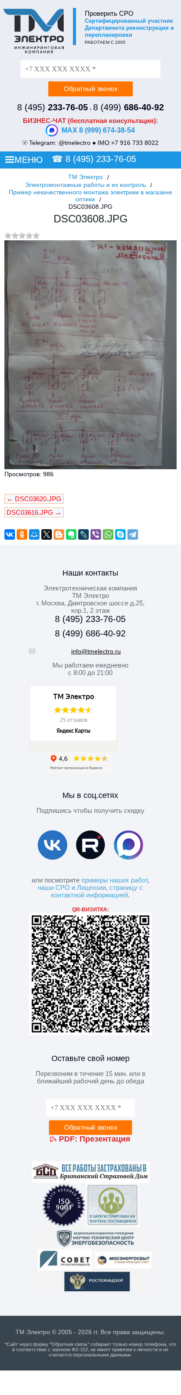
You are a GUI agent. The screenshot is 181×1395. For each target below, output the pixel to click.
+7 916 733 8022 (135, 142)
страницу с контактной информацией (97, 891)
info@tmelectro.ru (96, 651)
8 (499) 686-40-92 (90, 633)
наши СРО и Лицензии (72, 887)
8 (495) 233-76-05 (100, 159)
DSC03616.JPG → (34, 512)
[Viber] (95, 534)
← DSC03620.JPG (34, 498)
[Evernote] (71, 534)
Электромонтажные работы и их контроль (85, 184)
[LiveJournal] (83, 534)
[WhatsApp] (108, 534)
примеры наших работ (114, 880)
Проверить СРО (109, 13)
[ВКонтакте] (9, 534)
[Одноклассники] (22, 534)
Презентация (105, 1139)
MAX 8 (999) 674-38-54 (98, 130)
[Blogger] (59, 534)
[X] (46, 534)
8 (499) (128, 107)
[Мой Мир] (34, 534)
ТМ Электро (85, 176)
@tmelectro (74, 142)
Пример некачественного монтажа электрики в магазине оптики (90, 196)
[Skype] (120, 534)
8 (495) (52, 107)
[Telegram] (132, 534)
